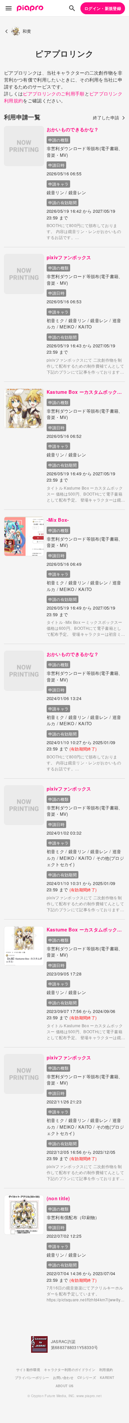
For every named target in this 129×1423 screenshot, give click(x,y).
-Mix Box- (58, 519)
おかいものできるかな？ (73, 129)
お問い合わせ (63, 1377)
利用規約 (106, 1369)
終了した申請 (106, 117)
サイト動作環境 (28, 1369)
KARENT (107, 1377)
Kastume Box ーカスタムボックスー (84, 391)
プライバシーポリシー (32, 1377)
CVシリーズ (86, 1377)
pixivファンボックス (69, 257)
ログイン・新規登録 (102, 8)
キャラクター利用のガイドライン (69, 1369)
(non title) (58, 1198)
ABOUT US (65, 1386)
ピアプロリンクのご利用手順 (53, 93)
